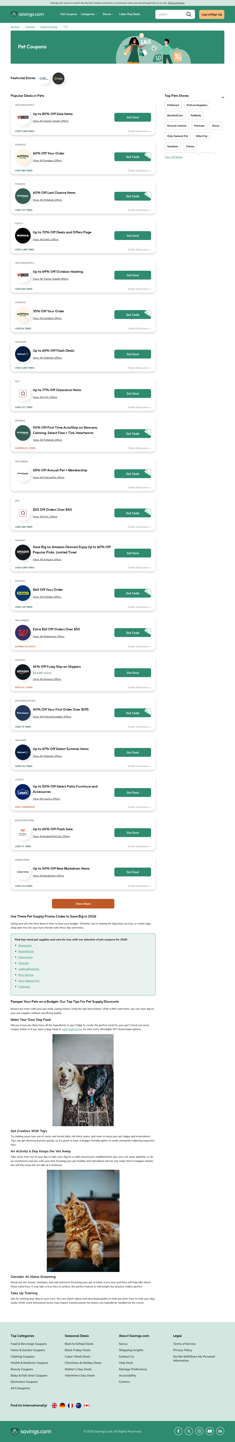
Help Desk (126, 1363)
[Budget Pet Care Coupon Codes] (23, 832)
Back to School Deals (79, 1344)
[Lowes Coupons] (23, 792)
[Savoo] (54, 1406)
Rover (216, 125)
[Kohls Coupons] (23, 235)
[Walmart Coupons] (23, 354)
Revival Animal (176, 125)
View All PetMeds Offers (47, 200)
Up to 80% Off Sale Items (53, 114)
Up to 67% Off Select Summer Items (61, 749)
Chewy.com (25, 957)
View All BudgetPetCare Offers (51, 836)
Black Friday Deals (78, 1350)
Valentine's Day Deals (80, 1375)
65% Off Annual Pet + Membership (60, 470)
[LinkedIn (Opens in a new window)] (220, 1433)
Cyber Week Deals (77, 1356)
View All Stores (174, 157)
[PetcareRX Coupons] (23, 473)
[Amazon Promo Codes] (23, 552)
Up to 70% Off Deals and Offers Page (62, 232)
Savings (15, 26)
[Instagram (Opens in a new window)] (199, 1433)
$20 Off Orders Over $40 (52, 510)
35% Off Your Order (48, 311)
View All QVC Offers (45, 397)
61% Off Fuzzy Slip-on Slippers (57, 667)
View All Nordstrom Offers (48, 875)
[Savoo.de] (62, 1406)
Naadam (172, 146)
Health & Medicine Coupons (29, 1363)
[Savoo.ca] (86, 1406)
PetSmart (24, 986)
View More (83, 904)
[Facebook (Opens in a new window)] (178, 1433)
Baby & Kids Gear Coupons (29, 1375)
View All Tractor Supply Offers (50, 121)
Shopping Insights (131, 1350)
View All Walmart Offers (47, 357)
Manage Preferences (133, 1369)
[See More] (222, 97)
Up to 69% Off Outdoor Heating (58, 272)
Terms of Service (176, 2)
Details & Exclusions (138, 131)
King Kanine (26, 975)
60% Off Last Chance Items (54, 193)
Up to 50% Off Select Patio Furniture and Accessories (65, 789)
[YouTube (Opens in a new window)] (210, 1433)
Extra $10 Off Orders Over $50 (56, 629)
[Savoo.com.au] (78, 1406)
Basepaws (25, 945)
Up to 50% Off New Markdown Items (61, 868)
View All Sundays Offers (47, 160)
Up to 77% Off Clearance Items (57, 390)
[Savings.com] (27, 14)
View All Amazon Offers (47, 559)
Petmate (199, 125)
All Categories (20, 1388)
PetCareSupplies (197, 105)
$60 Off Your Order (48, 590)
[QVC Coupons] (23, 393)
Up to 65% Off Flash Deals (53, 351)
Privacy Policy (182, 1350)
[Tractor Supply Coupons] (23, 117)
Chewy (190, 146)
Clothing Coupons (23, 1356)
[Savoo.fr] (70, 1406)
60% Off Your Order (48, 153)
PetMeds (196, 115)
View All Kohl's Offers (46, 239)
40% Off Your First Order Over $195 (61, 709)
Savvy (123, 1344)
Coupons (30, 26)
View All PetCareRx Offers (48, 477)
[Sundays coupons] (23, 157)
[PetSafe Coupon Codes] (23, 593)
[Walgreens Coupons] (23, 632)
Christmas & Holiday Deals (83, 1363)
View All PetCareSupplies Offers (52, 716)
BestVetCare (26, 951)
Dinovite (23, 963)
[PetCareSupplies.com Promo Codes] (23, 713)
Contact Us (126, 1356)
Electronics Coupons (24, 1381)
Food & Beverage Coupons (29, 1344)
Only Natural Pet (28, 980)
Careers (124, 1381)
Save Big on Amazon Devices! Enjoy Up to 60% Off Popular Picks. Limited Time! (72, 550)
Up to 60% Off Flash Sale (53, 829)
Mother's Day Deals (78, 1369)
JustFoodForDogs (28, 969)
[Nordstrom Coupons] (23, 872)
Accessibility (127, 1375)
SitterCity (201, 136)
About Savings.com (134, 1336)
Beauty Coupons (22, 1369)
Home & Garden (49, 26)
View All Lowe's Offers (46, 798)
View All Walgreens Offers (48, 636)
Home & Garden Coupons (28, 1350)
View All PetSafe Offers (47, 597)
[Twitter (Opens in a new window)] (189, 1433)
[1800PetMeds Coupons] (23, 196)
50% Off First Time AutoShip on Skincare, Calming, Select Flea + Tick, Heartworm (65, 430)
